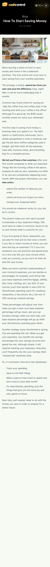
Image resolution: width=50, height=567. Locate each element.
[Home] (12, 4)
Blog (25, 16)
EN (40, 5)
